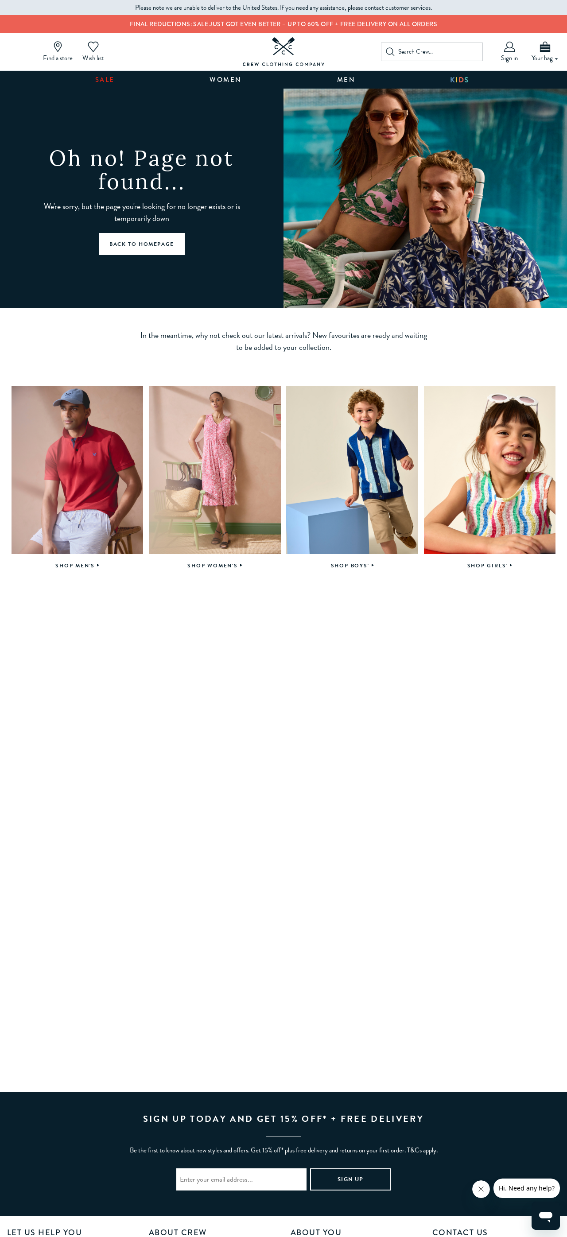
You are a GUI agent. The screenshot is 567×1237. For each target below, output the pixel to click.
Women (226, 80)
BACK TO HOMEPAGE (141, 244)
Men (346, 80)
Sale (105, 80)
